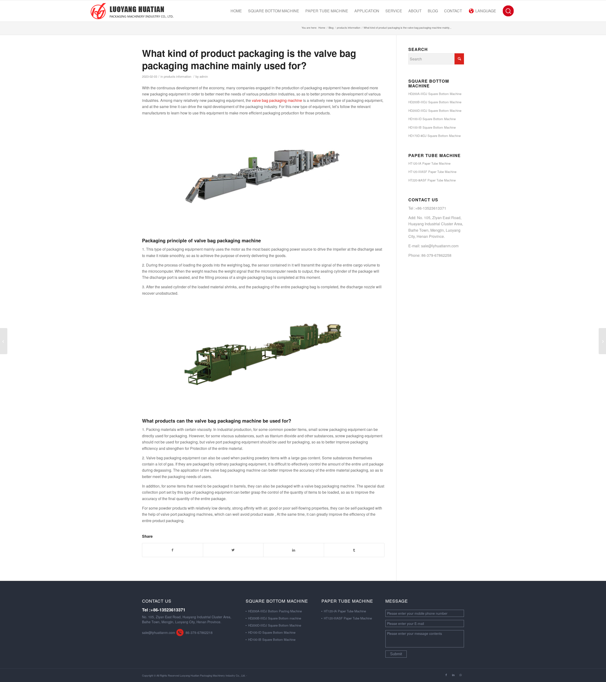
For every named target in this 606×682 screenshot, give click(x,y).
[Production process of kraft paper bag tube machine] (602, 341)
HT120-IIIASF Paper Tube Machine (432, 171)
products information (177, 76)
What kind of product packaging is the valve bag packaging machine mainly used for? (249, 59)
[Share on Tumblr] (354, 550)
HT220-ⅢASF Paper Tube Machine (432, 180)
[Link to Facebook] (446, 674)
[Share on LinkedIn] (293, 550)
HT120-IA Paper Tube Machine (429, 163)
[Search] (508, 11)
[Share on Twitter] (233, 550)
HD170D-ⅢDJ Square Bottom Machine (434, 135)
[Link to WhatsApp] (460, 674)
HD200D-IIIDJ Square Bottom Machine (434, 110)
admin (204, 76)
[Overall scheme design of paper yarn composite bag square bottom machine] (3, 341)
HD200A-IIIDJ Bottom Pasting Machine (275, 611)
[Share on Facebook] (172, 550)
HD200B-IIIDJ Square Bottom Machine (434, 102)
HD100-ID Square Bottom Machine (432, 119)
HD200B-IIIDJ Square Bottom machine (274, 618)
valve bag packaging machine (277, 100)
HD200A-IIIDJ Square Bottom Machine (434, 93)
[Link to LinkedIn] (453, 674)
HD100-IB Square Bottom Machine (432, 127)
